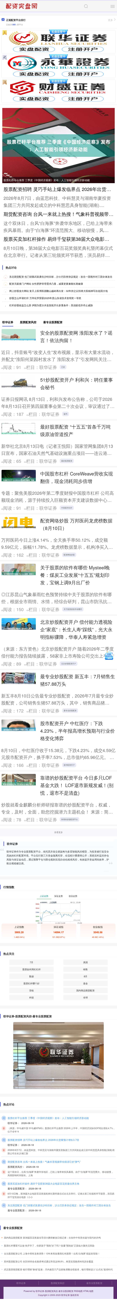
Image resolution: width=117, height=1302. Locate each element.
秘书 (65, 413)
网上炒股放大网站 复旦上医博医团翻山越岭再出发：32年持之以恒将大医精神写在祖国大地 (58, 291)
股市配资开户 (69, 765)
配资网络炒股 (69, 554)
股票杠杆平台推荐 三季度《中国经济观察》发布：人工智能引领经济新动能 (47, 180)
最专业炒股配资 (70, 710)
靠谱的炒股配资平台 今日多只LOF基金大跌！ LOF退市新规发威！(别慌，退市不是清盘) (76, 785)
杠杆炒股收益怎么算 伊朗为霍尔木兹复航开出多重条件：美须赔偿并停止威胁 (51, 305)
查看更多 (58, 832)
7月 (31, 962)
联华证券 (21, 1283)
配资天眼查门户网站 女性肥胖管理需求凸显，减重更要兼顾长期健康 (46, 283)
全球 (85, 997)
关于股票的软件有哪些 (73, 609)
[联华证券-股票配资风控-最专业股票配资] (22, 5)
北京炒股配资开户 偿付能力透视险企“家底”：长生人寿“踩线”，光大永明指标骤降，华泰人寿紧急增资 (76, 629)
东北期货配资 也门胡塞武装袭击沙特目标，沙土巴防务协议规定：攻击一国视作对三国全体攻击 (60, 276)
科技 (31, 997)
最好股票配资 (66, 460)
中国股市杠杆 (66, 507)
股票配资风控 (57, 1283)
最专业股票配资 (94, 1283)
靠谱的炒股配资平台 (69, 819)
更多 (110, 20)
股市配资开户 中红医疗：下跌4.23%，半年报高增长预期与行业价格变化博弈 (77, 731)
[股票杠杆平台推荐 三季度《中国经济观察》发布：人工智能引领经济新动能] (58, 145)
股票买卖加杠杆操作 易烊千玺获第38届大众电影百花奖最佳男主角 (43, 1183)
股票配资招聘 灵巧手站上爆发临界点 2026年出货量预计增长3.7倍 (43, 1140)
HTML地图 (88, 1291)
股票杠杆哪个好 (31, 983)
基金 (85, 983)
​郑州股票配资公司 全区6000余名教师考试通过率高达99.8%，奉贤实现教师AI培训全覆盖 (48, 1261)
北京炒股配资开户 (68, 663)
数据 (31, 976)
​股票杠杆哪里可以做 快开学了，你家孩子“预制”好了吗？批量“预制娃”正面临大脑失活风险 (49, 1245)
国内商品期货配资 (85, 990)
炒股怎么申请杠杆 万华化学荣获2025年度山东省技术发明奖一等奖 (45, 298)
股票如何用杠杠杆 (31, 969)
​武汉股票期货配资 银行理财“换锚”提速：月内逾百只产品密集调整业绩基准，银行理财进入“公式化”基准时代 (58, 1269)
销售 (85, 969)
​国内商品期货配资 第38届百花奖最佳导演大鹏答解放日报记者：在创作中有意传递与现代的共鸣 (52, 1237)
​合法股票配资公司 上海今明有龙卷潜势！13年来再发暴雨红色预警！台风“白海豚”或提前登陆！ (52, 1253)
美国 (85, 962)
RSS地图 (78, 1291)
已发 (63, 367)
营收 (31, 990)
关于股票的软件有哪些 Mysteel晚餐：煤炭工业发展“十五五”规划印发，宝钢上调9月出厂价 (75, 575)
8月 (85, 976)
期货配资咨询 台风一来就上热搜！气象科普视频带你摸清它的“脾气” (44, 1161)
